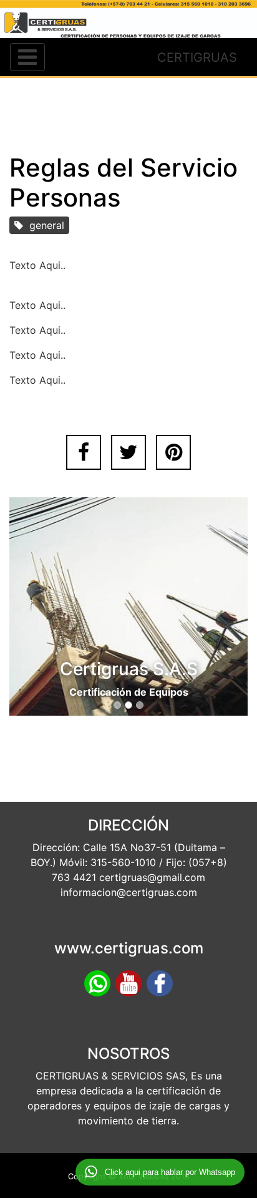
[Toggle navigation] (27, 57)
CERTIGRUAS (197, 57)
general (43, 225)
